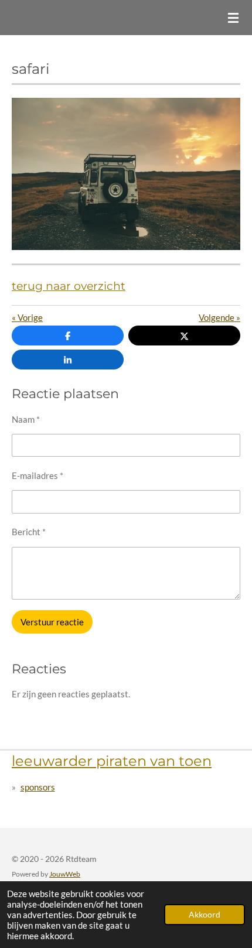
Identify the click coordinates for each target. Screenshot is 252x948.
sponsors (38, 787)
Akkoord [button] (204, 914)
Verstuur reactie (52, 622)
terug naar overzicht (68, 286)
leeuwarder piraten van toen (112, 760)
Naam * (26, 419)
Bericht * (29, 531)
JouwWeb (64, 874)
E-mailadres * (37, 475)
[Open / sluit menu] (233, 17)
